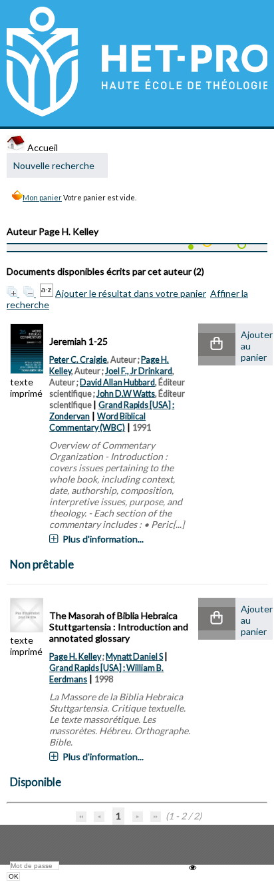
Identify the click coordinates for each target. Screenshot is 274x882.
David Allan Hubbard (117, 382)
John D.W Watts (125, 394)
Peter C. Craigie (78, 360)
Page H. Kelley (75, 657)
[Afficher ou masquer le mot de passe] (192, 867)
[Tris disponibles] (47, 293)
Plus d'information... (103, 539)
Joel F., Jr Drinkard (138, 371)
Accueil (41, 147)
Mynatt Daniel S (134, 657)
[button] (216, 344)
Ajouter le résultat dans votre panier (130, 293)
